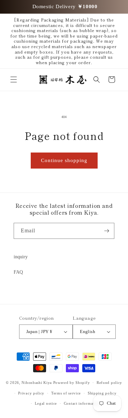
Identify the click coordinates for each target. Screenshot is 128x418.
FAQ (18, 272)
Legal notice (46, 403)
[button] (13, 79)
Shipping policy (102, 393)
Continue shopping (64, 160)
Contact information (82, 403)
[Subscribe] (106, 231)
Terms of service (66, 393)
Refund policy (109, 382)
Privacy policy (31, 393)
